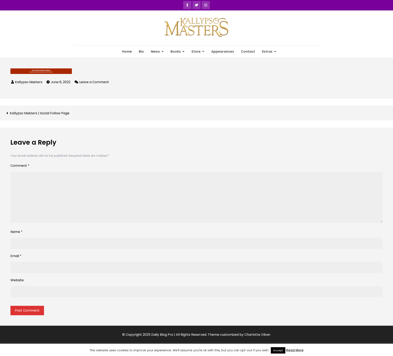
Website (17, 280)
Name (16, 231)
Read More (295, 350)
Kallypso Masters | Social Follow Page (39, 113)
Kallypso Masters (28, 82)
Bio (141, 51)
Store (196, 51)
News (155, 51)
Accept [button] (278, 350)
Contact (248, 51)
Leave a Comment (94, 82)
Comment (19, 165)
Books (176, 51)
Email (15, 256)
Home (127, 51)
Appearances (222, 51)
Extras (267, 51)
